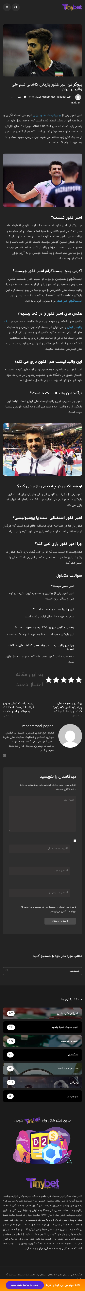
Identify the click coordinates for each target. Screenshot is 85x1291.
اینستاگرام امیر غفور (69, 301)
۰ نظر (20, 97)
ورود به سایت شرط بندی (24, 1285)
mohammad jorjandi (54, 97)
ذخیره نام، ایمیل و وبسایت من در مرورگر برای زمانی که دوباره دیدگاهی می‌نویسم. (48, 909)
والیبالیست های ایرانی (47, 115)
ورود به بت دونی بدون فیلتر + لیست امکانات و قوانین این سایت (18, 709)
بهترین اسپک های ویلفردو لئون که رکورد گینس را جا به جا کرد (67, 709)
